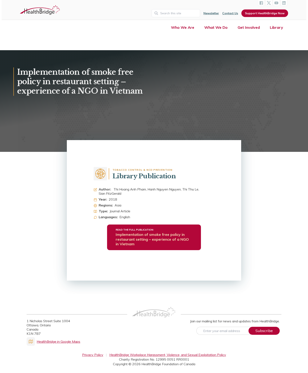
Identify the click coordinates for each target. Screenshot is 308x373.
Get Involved (249, 27)
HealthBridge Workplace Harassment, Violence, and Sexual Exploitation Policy (167, 355)
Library (276, 27)
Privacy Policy (92, 355)
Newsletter (211, 13)
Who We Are (182, 27)
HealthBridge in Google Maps (58, 341)
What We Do (216, 27)
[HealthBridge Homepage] (154, 317)
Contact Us (230, 13)
